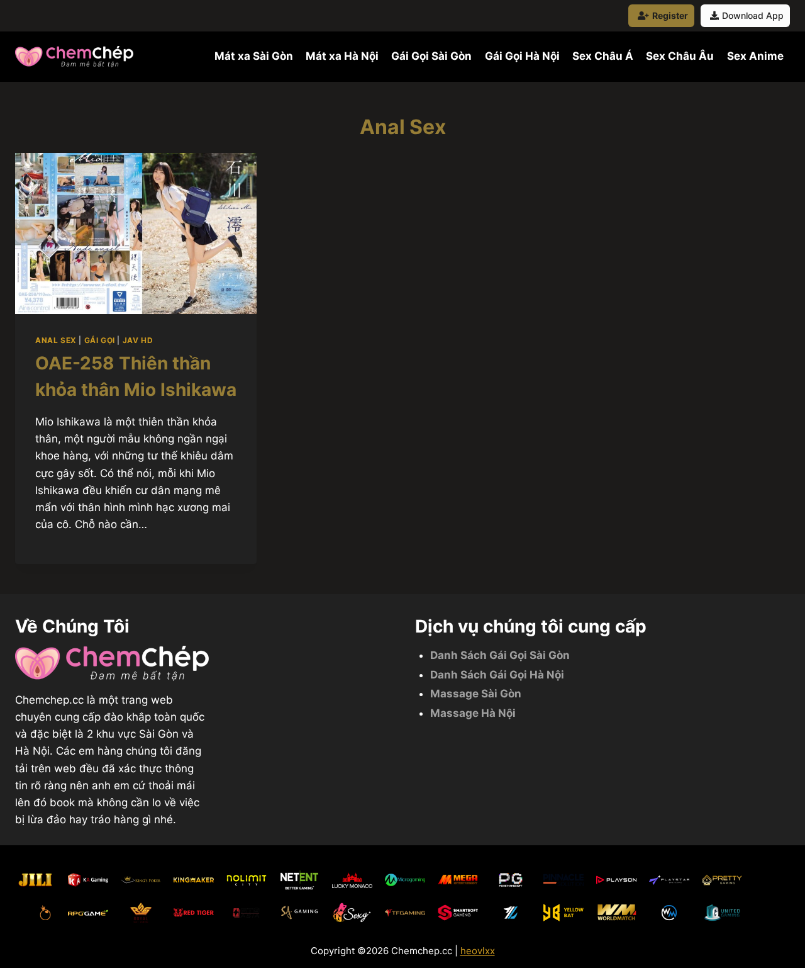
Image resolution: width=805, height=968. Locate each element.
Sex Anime (755, 56)
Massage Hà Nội (473, 713)
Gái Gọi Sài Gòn (431, 56)
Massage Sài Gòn (475, 693)
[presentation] (136, 233)
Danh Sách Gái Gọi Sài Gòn (500, 655)
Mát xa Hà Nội (342, 56)
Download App (753, 15)
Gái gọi (99, 340)
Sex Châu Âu (680, 56)
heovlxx (477, 951)
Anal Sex (56, 340)
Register (670, 15)
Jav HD (138, 340)
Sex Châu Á (602, 56)
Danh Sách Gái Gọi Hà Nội (497, 674)
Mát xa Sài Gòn (253, 56)
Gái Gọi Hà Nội (522, 56)
